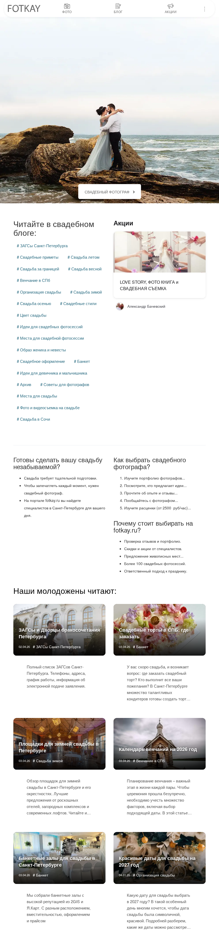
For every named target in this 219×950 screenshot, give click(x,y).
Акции (123, 222)
